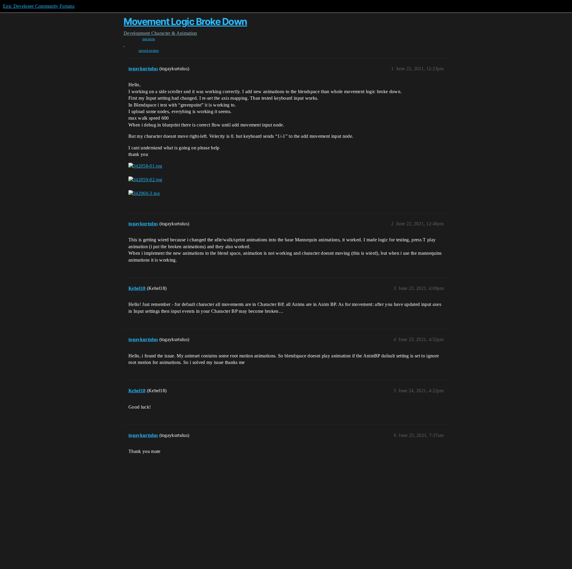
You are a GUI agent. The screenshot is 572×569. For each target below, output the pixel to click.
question (148, 39)
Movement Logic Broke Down (185, 21)
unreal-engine (149, 51)
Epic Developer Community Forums (38, 6)
